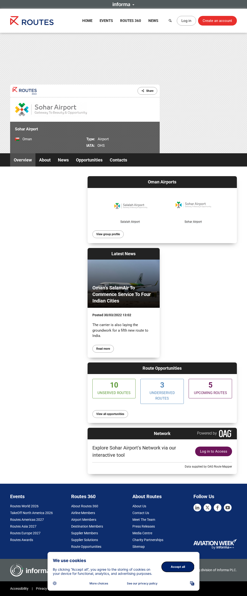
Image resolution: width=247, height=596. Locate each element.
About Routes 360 (84, 506)
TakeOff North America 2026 (31, 513)
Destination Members (87, 526)
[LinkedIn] (197, 507)
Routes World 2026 (24, 506)
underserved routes (162, 391)
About (45, 159)
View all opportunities (110, 414)
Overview (23, 159)
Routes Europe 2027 (25, 533)
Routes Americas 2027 (27, 520)
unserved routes (113, 388)
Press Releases (143, 526)
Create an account (217, 21)
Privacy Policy (46, 588)
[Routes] (32, 20)
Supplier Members (84, 533)
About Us (139, 506)
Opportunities (89, 159)
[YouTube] (228, 507)
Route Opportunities (162, 368)
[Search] (170, 21)
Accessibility (19, 588)
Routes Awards (21, 540)
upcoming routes (210, 388)
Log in (186, 21)
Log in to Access (213, 451)
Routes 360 (130, 21)
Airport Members (83, 520)
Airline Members (83, 513)
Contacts (118, 159)
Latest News (123, 253)
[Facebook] (217, 507)
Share (149, 91)
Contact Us (140, 513)
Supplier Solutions (84, 540)
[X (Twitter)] (207, 507)
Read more (103, 348)
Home (87, 21)
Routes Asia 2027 (23, 526)
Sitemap (138, 547)
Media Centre (142, 533)
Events (106, 21)
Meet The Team (143, 520)
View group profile (108, 234)
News (153, 21)
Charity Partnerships (147, 540)
